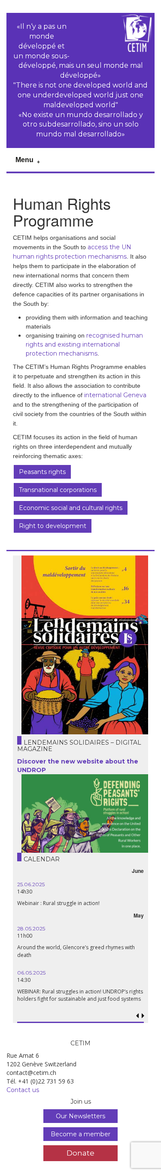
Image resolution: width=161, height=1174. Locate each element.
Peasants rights (42, 472)
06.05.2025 (31, 972)
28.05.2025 (31, 928)
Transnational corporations (58, 490)
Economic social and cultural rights (70, 508)
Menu (24, 159)
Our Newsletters (80, 1116)
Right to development (52, 526)
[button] (143, 1016)
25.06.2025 (31, 884)
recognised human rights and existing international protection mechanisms (84, 344)
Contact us (22, 1090)
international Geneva (115, 395)
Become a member (80, 1134)
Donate (80, 1152)
